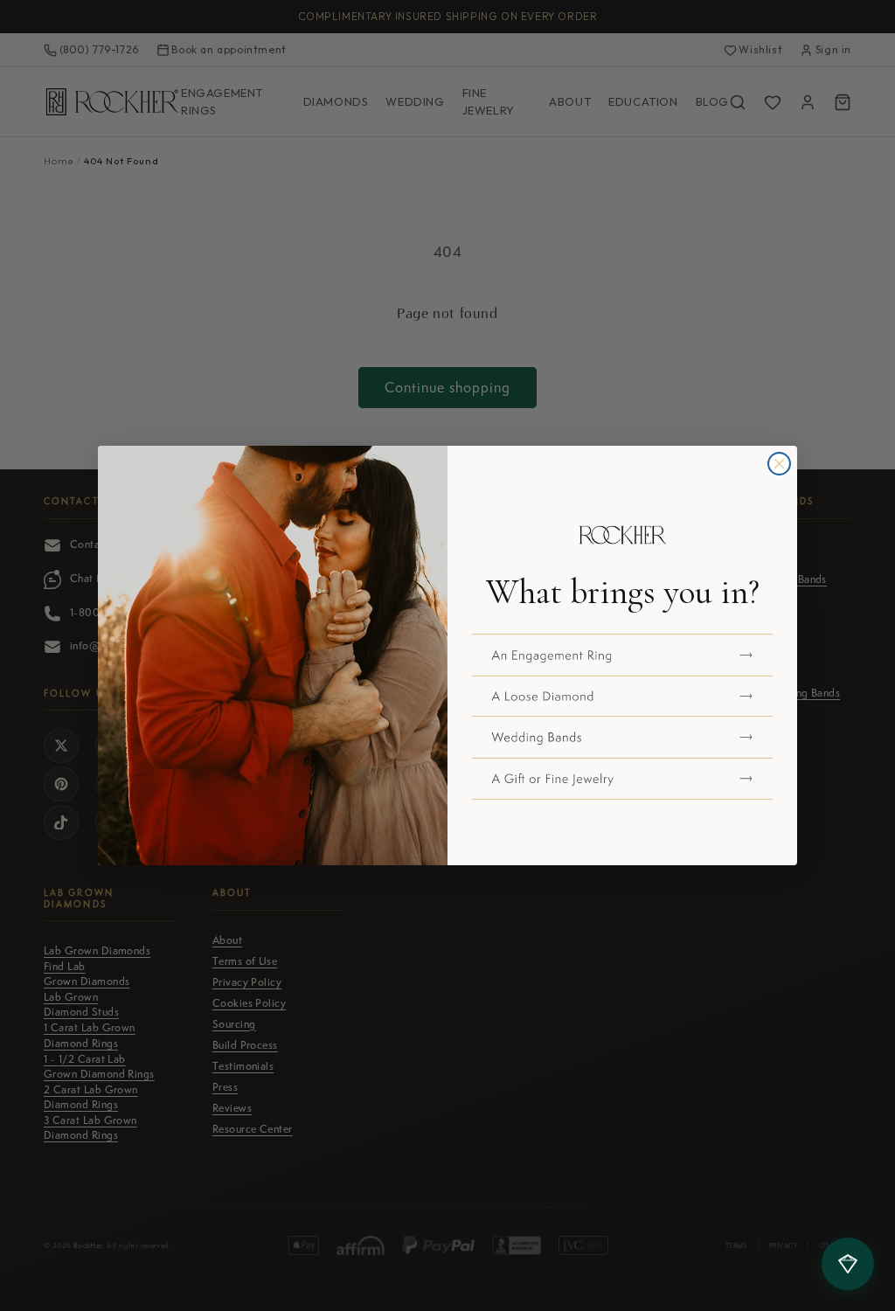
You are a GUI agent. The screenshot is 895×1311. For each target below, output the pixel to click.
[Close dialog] (779, 464)
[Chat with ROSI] (848, 1264)
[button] (622, 654)
